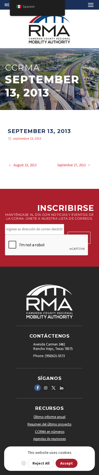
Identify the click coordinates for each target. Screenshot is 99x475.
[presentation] (47, 245)
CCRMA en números (49, 431)
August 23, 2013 (24, 165)
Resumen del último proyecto (50, 424)
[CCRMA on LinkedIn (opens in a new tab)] (61, 387)
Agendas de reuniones (49, 439)
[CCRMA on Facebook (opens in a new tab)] (37, 387)
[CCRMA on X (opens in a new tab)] (53, 387)
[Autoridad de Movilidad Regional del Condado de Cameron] (49, 42)
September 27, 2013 (71, 165)
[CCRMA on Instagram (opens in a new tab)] (45, 387)
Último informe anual (49, 417)
